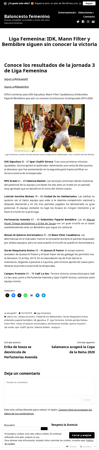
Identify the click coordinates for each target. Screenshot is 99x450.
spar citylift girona (24, 327)
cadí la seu (12, 316)
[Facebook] (83, 21)
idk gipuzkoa (40, 320)
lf (48, 320)
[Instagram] (88, 21)
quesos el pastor (77, 323)
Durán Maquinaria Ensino (75, 316)
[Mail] (93, 21)
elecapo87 (12, 313)
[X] (78, 21)
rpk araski (9, 327)
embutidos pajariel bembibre (18, 320)
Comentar (86, 400)
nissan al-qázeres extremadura (31, 323)
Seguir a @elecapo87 (16, 79)
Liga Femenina (43, 313)
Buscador (9, 425)
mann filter (9, 323)
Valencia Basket (42, 327)
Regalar (89, 3)
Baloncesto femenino (27, 16)
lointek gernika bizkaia (76, 320)
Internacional (66, 12)
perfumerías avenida (58, 323)
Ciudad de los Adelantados (49, 316)
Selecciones (85, 12)
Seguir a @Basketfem (16, 86)
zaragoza (55, 327)
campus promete (26, 316)
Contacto (89, 16)
